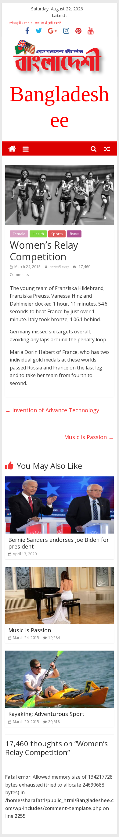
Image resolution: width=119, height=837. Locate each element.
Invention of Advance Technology (52, 410)
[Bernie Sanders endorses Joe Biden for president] (59, 480)
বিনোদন (74, 234)
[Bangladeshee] (12, 149)
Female (19, 234)
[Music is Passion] (59, 570)
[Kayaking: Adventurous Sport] (59, 654)
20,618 (54, 721)
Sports (57, 234)
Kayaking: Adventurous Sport (46, 714)
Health (38, 234)
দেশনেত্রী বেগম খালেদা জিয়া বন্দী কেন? (34, 22)
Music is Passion (89, 437)
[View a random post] (107, 148)
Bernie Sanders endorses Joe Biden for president (58, 543)
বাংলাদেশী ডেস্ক (60, 266)
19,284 (54, 637)
